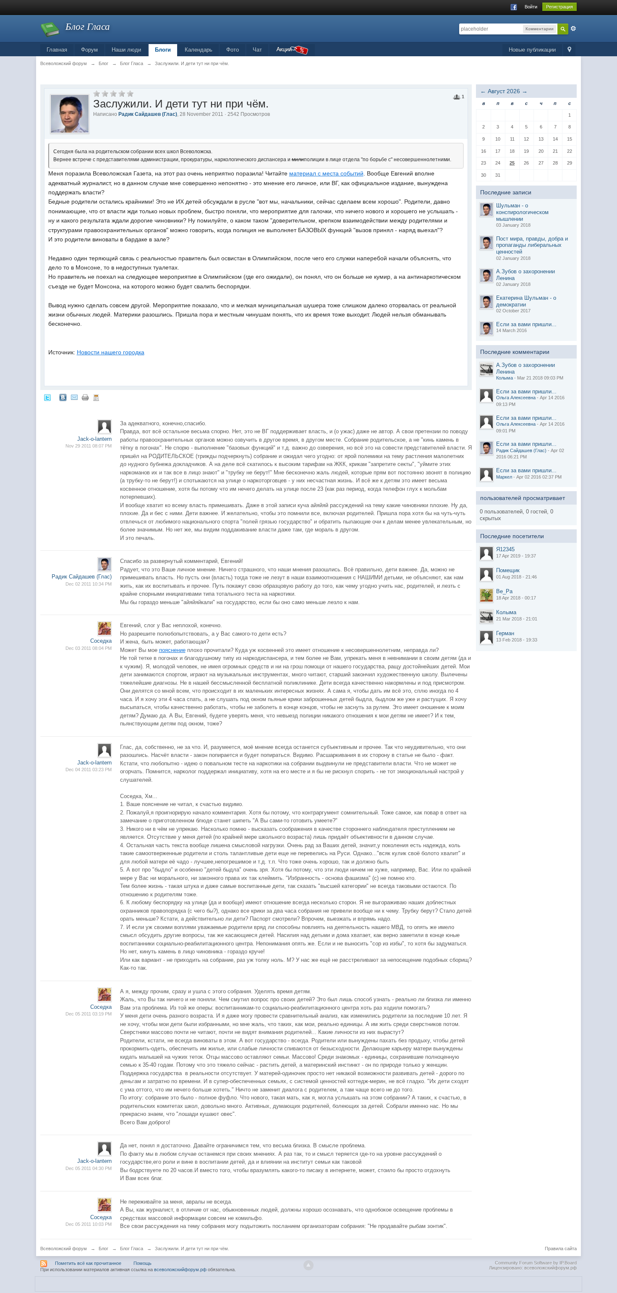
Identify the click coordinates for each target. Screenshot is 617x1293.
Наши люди (126, 50)
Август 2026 (504, 91)
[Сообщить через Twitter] (47, 397)
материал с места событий (326, 173)
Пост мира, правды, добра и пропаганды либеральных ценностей (532, 245)
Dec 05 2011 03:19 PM (88, 1013)
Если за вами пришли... (526, 324)
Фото (232, 50)
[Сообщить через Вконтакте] (63, 397)
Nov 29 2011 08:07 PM (88, 445)
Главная (57, 50)
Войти (531, 6)
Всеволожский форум (63, 1248)
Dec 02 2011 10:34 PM (88, 583)
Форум (89, 50)
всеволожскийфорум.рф (180, 1269)
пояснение (172, 650)
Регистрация (559, 6)
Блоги (163, 50)
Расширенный (573, 28)
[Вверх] (308, 1265)
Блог (103, 1248)
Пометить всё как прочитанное (88, 1263)
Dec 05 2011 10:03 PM (88, 1224)
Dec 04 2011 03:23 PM (88, 769)
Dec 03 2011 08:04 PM (88, 648)
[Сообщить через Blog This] (96, 397)
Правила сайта (561, 1248)
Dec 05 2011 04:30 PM (88, 1168)
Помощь (142, 1263)
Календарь (198, 50)
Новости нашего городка (110, 352)
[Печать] (85, 397)
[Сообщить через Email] (74, 397)
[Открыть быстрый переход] (569, 50)
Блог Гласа (131, 1248)
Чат (257, 50)
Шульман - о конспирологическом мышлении (522, 212)
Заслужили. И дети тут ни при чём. (192, 1248)
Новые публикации (532, 50)
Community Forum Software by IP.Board (536, 1262)
